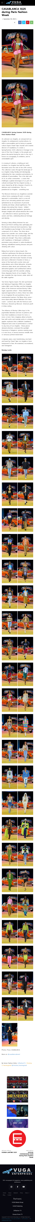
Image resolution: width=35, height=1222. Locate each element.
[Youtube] (23, 1187)
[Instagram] (11, 1187)
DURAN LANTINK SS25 (9, 1152)
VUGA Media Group (17, 1202)
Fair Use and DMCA (15, 1218)
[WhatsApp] (31, 22)
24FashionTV (22, 1063)
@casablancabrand (14, 1054)
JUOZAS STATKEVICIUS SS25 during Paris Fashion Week (26, 1154)
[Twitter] (23, 22)
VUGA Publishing (17, 1206)
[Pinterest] (27, 22)
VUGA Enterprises (6, 1218)
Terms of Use (25, 1218)
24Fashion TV (17, 1210)
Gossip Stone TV (18, 1214)
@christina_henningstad (19, 1065)
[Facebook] (20, 22)
